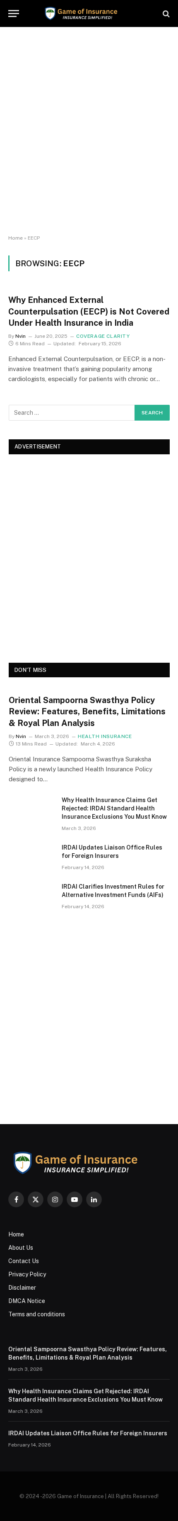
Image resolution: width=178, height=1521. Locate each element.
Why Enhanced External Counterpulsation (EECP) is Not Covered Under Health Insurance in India (88, 311)
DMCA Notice (26, 1301)
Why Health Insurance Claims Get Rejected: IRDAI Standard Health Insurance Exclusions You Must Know (114, 808)
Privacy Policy (27, 1274)
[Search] (165, 13)
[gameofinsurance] (89, 13)
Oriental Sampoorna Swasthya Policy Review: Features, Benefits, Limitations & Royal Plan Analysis (87, 711)
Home (15, 238)
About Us (20, 1247)
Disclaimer (22, 1287)
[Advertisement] (89, 131)
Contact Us (23, 1261)
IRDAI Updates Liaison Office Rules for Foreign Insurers (87, 1433)
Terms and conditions (36, 1314)
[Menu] (13, 13)
